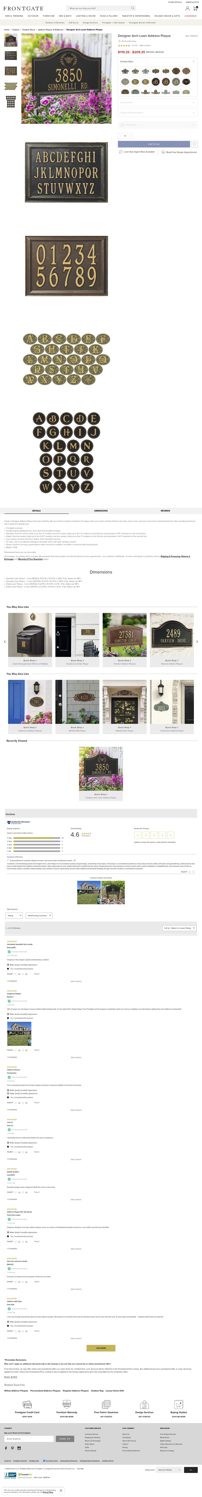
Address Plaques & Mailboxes (50, 29)
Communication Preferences (69, 1461)
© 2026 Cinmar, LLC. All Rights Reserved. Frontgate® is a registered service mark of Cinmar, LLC (39, 1468)
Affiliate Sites (150, 1470)
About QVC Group (129, 1441)
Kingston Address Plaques (76, 1390)
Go (191, 1470)
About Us (125, 1434)
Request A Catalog (167, 1450)
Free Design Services (168, 1434)
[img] (66, 79)
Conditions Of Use (108, 1461)
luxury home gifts (115, 1390)
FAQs (87, 1447)
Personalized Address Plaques (45, 1390)
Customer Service (93, 1428)
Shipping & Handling (92, 1437)
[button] (23, 8)
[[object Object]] (101, 1083)
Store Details (175, 2)
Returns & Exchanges (93, 1441)
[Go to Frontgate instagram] (19, 1448)
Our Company (128, 1428)
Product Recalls (90, 1450)
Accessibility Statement (131, 1450)
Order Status (192, 2)
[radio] (125, 71)
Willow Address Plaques (16, 1390)
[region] (157, 80)
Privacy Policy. (48, 1492)
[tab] (36, 511)
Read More (10, 1377)
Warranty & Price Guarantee (30, 559)
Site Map (80, 1468)
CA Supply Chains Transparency (90, 1461)
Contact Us (7, 1461)
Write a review (145, 45)
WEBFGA (46, 1477)
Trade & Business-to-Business (171, 1444)
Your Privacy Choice (52, 1461)
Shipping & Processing (170, 556)
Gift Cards (163, 1447)
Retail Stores (164, 1437)
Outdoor (15, 29)
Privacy (125, 1447)
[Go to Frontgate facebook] (6, 1448)
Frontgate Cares (34, 1461)
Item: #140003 (192, 36)
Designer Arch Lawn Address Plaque (84, 29)
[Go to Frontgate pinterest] (12, 1448)
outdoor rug (97, 1390)
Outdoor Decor (28, 29)
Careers (125, 1444)
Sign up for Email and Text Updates (17, 1433)
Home (6, 29)
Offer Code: (38, 1477)
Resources (165, 1428)
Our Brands (126, 1437)
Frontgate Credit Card (20, 1461)
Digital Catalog (165, 1441)
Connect (8, 1428)
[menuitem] (14, 16)
